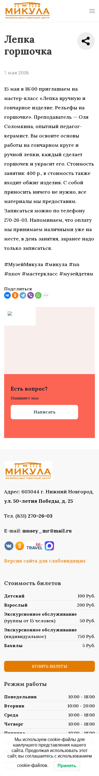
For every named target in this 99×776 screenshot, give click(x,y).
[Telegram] (23, 295)
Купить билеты (49, 666)
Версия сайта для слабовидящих (45, 561)
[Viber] (30, 295)
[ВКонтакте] (7, 295)
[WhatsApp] (38, 295)
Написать (45, 412)
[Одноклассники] (15, 295)
